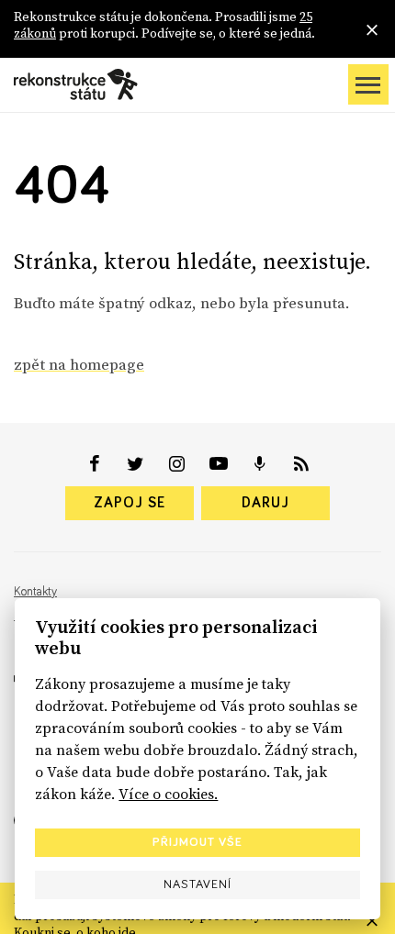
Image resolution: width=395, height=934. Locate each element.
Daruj (265, 502)
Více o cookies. (168, 794)
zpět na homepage (79, 364)
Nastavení (197, 884)
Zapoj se (129, 502)
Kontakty (35, 591)
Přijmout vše (197, 842)
